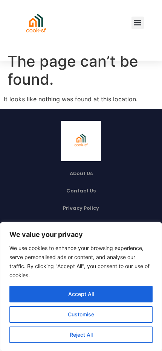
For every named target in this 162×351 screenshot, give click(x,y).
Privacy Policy (81, 208)
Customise (81, 314)
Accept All (81, 294)
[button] (137, 23)
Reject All (81, 334)
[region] (81, 286)
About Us (81, 173)
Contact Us (81, 190)
